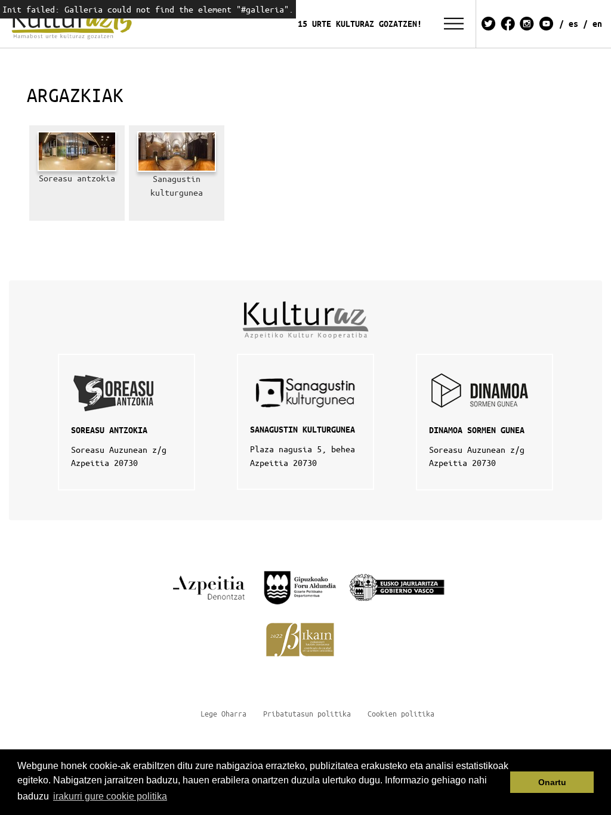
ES (573, 23)
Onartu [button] (552, 782)
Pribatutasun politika (307, 713)
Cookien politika (401, 713)
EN (597, 23)
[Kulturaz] (74, 24)
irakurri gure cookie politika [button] (110, 796)
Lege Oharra (223, 713)
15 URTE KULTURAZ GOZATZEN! (360, 23)
